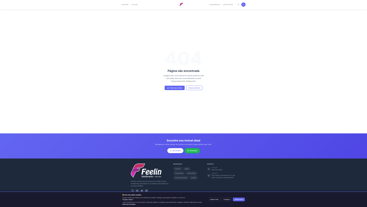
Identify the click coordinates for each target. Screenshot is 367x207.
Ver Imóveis (176, 151)
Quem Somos (228, 4)
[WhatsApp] (243, 4)
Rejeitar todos (214, 199)
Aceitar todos (239, 199)
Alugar (135, 4)
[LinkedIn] (146, 191)
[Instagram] (132, 191)
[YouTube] (142, 191)
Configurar (227, 199)
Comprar (125, 4)
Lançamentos (214, 4)
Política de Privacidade (128, 204)
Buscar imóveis (194, 88)
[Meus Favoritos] (238, 5)
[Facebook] (137, 191)
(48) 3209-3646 (217, 170)
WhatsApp (193, 151)
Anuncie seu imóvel (181, 177)
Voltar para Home (176, 88)
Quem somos (192, 173)
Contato (193, 177)
